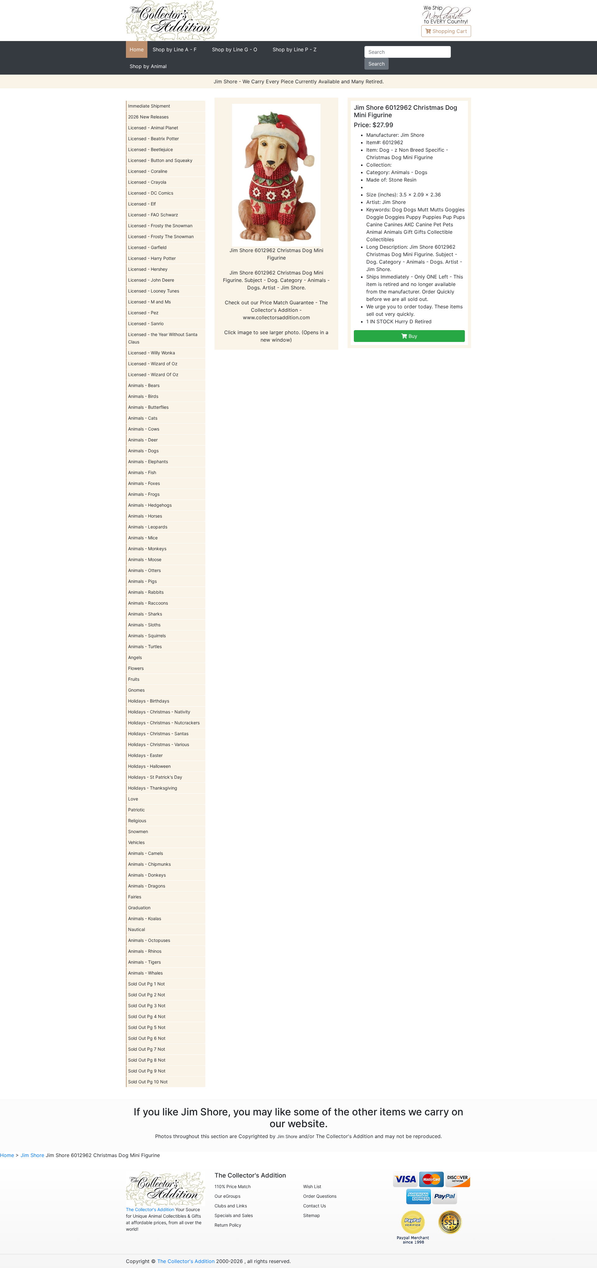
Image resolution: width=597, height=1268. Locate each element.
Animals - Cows (143, 428)
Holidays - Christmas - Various (158, 744)
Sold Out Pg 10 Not (148, 1081)
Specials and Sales (234, 1215)
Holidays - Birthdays (148, 700)
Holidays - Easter (145, 755)
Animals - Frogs (144, 494)
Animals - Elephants (148, 461)
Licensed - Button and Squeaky (160, 160)
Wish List (312, 1186)
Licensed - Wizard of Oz (153, 363)
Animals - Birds (143, 396)
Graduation (139, 907)
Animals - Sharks (145, 613)
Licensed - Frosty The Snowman (161, 236)
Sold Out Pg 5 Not (146, 1027)
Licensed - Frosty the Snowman (160, 225)
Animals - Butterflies (148, 407)
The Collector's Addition (150, 1209)
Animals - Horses (145, 516)
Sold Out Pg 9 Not (146, 1070)
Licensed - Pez (143, 312)
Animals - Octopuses (149, 940)
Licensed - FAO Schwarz (153, 214)
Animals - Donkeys (147, 875)
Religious (137, 820)
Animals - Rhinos (144, 951)
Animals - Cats (142, 418)
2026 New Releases (148, 116)
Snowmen (138, 831)
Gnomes (136, 690)
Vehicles (136, 842)
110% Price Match (233, 1186)
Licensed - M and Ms (149, 301)
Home (137, 49)
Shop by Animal (148, 66)
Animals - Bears (144, 385)
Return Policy (228, 1225)
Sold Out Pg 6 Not (146, 1038)
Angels (135, 657)
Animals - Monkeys (147, 548)
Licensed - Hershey (148, 269)
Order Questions (319, 1196)
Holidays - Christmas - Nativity (159, 711)
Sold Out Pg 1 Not (146, 983)
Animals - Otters (144, 570)
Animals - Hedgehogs (150, 505)
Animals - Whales (145, 972)
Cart (450, 31)
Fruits (133, 679)
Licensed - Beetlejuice (150, 149)
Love (133, 798)
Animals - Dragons (146, 885)
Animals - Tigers (144, 962)
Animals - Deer (143, 439)
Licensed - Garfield (147, 247)
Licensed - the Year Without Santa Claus (162, 338)
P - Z (295, 49)
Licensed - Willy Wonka (151, 352)
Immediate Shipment (149, 105)
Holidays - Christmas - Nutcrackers (164, 722)
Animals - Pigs (142, 581)
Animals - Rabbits (146, 592)
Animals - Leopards (147, 526)
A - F (175, 49)
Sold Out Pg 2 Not (146, 994)
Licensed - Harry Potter (152, 258)
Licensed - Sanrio (146, 323)
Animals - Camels (145, 853)
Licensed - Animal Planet (153, 127)
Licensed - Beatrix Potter (153, 138)
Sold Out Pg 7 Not (146, 1049)
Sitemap (311, 1215)
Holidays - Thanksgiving (152, 788)
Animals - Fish (142, 472)
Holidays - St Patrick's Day (155, 777)
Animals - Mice (143, 537)
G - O (234, 49)
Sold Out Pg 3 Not (146, 1005)
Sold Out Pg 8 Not (146, 1060)
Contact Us (314, 1205)
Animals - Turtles (145, 646)
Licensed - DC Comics (150, 193)
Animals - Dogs (143, 450)
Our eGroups (227, 1196)
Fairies (134, 896)
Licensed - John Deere (151, 280)
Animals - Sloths (144, 624)
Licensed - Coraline (147, 171)
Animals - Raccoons (148, 603)
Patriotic (136, 809)
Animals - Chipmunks (149, 864)
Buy (412, 336)
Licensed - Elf (142, 203)
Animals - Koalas (144, 918)
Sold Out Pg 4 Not (146, 1016)
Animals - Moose (144, 559)
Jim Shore (287, 1136)
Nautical (136, 929)
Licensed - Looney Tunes (153, 290)
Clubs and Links (231, 1205)
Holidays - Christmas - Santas (158, 733)
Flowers (136, 668)
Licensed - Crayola (147, 182)
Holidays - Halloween (149, 766)
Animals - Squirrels (147, 635)
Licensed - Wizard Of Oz (153, 374)
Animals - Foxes (144, 483)
